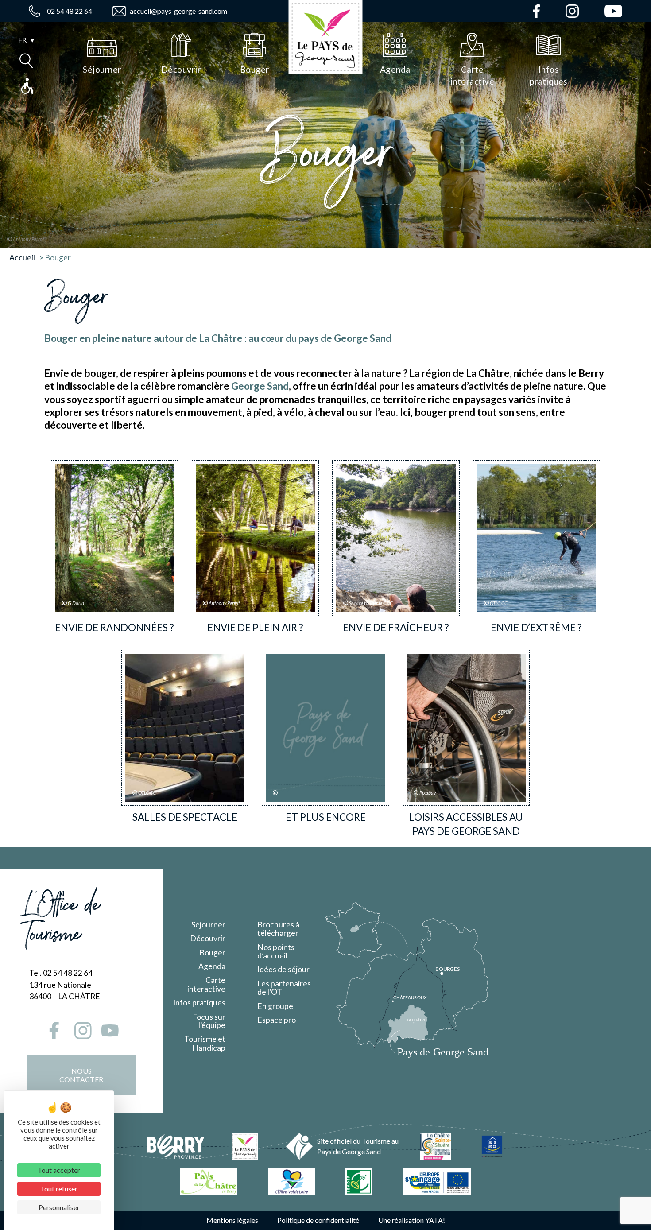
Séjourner (208, 924)
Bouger (212, 952)
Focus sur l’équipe (209, 1021)
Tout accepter (59, 1170)
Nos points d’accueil (275, 951)
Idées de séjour (283, 969)
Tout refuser (59, 1188)
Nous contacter (81, 1075)
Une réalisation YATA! (411, 1220)
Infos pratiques (199, 1002)
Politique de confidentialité (318, 1220)
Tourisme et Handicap (204, 1043)
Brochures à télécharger (278, 929)
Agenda (211, 966)
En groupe (275, 1006)
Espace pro (276, 1019)
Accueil (22, 257)
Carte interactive (206, 984)
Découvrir (207, 938)
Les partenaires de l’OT (284, 988)
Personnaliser (59, 1207)
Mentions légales (232, 1220)
